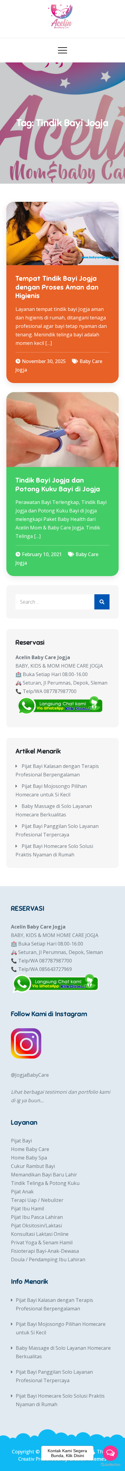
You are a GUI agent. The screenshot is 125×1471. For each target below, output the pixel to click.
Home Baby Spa (29, 1157)
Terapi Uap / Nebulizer (37, 1200)
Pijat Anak (22, 1191)
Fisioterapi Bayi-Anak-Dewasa (45, 1251)
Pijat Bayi (21, 1140)
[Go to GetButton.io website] (110, 1465)
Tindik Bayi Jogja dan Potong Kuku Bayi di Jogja (57, 484)
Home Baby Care (30, 1149)
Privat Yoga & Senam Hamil (42, 1242)
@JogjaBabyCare (30, 1075)
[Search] (102, 601)
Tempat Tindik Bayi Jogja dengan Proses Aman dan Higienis (57, 287)
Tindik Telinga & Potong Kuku (45, 1183)
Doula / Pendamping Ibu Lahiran (48, 1259)
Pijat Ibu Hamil (27, 1208)
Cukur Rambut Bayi (33, 1166)
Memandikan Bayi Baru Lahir (44, 1174)
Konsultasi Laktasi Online (40, 1234)
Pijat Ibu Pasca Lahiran (37, 1217)
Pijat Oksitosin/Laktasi (36, 1225)
